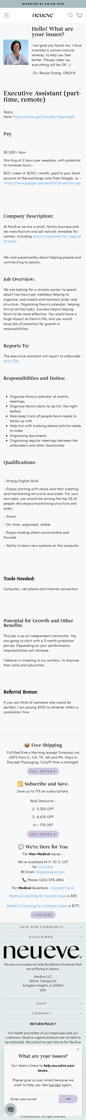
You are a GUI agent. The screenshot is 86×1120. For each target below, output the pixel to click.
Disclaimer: (42, 937)
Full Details (43, 771)
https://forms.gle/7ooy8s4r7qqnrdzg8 (44, 116)
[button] (11, 1109)
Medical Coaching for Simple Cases (38, 895)
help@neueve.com (50, 871)
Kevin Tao (11, 361)
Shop (42, 1003)
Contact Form (63, 887)
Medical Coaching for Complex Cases (37, 905)
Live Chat (46, 866)
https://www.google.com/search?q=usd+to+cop (42, 183)
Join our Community (42, 927)
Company (42, 1013)
